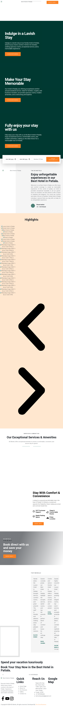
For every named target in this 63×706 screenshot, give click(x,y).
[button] (31, 1)
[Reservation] (33, 206)
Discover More (13, 54)
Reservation (40, 204)
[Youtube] (7, 698)
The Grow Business (41, 704)
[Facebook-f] (3, 698)
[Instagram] (12, 698)
